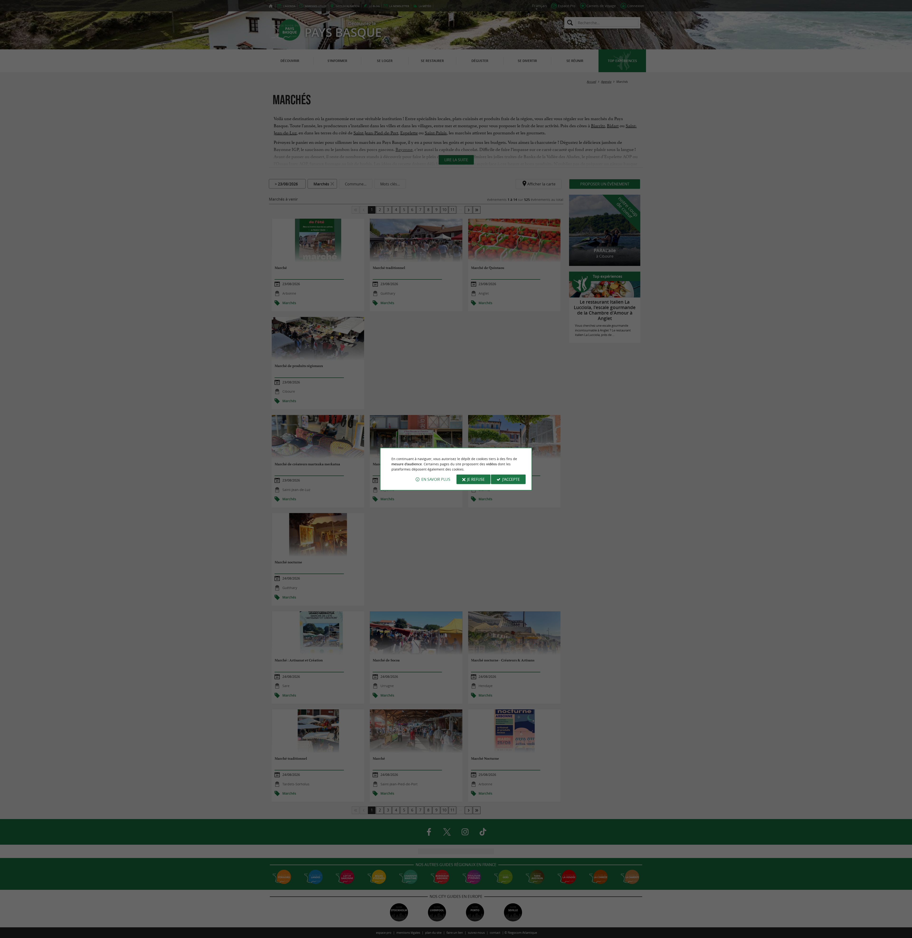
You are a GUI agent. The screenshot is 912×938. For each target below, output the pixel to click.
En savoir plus (435, 479)
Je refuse (476, 479)
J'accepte (511, 479)
